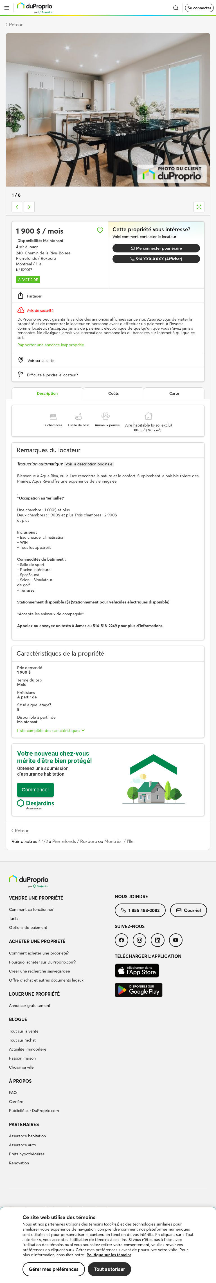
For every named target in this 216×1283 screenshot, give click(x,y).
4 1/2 (43, 841)
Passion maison (22, 1058)
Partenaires (24, 1124)
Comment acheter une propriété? (39, 953)
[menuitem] (62, 913)
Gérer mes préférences (54, 1269)
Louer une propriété (34, 994)
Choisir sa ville (21, 1067)
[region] (108, 1245)
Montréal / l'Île (119, 841)
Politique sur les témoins (109, 1254)
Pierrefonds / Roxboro (74, 841)
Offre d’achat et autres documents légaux (46, 980)
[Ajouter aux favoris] (100, 230)
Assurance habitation (27, 1135)
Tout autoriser (109, 1269)
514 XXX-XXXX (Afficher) (159, 258)
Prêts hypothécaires (26, 1154)
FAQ (13, 1092)
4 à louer (27, 246)
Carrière (16, 1101)
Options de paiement (28, 927)
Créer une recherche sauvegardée (39, 971)
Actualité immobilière (27, 1049)
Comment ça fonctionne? (31, 909)
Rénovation (19, 1163)
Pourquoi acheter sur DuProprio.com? (42, 962)
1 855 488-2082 (144, 910)
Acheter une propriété (37, 941)
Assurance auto (22, 1144)
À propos (20, 1081)
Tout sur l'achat (22, 1040)
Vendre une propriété (36, 898)
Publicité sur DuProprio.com (34, 1110)
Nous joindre (131, 896)
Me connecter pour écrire (159, 248)
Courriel (192, 910)
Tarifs (13, 918)
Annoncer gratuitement (29, 1005)
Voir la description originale (89, 464)
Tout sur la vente (24, 1031)
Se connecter (199, 7)
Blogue (18, 1019)
